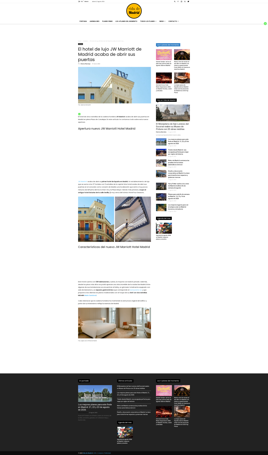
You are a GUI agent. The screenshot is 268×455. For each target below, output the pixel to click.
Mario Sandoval (90, 295)
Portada (83, 21)
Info (95, 453)
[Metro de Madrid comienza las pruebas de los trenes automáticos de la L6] (161, 163)
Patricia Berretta (161, 132)
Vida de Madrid (83, 412)
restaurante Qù (136, 290)
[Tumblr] (184, 1)
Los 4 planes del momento (126, 21)
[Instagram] (181, 1)
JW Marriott (82, 181)
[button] (174, 1)
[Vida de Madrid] (134, 11)
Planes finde (107, 21)
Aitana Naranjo (85, 64)
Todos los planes (147, 21)
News (161, 21)
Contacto (172, 21)
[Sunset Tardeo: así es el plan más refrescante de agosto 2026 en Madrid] (164, 54)
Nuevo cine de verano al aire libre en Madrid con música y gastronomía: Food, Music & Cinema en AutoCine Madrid (182, 65)
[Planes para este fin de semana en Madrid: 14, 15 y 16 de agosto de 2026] (161, 197)
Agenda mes (94, 21)
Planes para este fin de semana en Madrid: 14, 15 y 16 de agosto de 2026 (178, 196)
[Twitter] (188, 1)
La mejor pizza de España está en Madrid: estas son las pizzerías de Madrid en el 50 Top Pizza (181, 88)
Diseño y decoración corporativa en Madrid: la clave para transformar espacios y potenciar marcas (134, 413)
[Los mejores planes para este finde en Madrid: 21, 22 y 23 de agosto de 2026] (161, 142)
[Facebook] (178, 1)
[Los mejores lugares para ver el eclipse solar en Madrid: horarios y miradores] (161, 207)
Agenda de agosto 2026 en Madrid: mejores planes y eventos (163, 237)
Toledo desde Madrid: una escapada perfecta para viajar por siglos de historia (178, 152)
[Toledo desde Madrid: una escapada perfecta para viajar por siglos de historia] (161, 152)
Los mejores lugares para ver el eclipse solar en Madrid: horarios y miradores (178, 207)
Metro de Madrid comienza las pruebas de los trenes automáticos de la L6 (178, 162)
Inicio (79, 41)
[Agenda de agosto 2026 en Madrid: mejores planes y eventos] (164, 228)
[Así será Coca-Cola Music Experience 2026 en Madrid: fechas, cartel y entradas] (164, 77)
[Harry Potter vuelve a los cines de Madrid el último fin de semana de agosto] (161, 186)
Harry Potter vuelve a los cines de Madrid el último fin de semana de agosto (178, 186)
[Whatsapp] (79, 114)
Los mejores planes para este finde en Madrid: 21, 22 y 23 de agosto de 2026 (178, 141)
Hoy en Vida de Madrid (166, 100)
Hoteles (85, 41)
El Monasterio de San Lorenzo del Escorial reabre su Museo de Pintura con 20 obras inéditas (172, 126)
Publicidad (107, 453)
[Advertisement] (114, 156)
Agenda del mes (164, 218)
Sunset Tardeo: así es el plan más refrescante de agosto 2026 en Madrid (163, 63)
